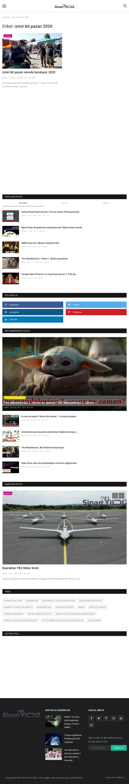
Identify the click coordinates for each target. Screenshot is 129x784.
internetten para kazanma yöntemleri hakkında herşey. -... (50, 432)
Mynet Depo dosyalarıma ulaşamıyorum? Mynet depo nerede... (52, 227)
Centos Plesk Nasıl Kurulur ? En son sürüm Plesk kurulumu (50, 212)
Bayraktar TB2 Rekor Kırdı (20, 568)
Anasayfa (6, 17)
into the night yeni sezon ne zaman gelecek (63, 620)
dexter (81, 607)
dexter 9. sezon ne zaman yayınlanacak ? (75, 613)
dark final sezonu (97, 607)
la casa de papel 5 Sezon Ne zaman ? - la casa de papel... (49, 416)
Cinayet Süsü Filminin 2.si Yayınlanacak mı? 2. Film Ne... (49, 274)
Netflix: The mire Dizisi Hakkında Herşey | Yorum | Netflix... (71, 722)
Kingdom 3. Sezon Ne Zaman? (18, 607)
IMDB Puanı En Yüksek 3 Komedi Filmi (40, 243)
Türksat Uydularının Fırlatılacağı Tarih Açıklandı (73, 738)
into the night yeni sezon (39, 613)
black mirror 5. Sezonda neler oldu (58, 600)
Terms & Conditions (115, 777)
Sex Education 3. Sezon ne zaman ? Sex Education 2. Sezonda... (72, 755)
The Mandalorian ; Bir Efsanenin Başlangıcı (42, 447)
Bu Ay (64, 203)
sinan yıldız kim (44, 607)
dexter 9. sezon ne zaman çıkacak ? (21, 620)
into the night (94, 620)
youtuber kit (32, 600)
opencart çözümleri (65, 607)
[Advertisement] (64, 114)
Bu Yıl (105, 203)
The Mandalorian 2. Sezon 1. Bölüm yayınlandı (44, 258)
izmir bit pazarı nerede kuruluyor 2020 (28, 72)
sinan (4, 77)
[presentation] (115, 495)
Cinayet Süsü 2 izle (13, 600)
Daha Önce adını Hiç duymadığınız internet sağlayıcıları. (49, 463)
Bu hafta (23, 203)
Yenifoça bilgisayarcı (13, 613)
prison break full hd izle (90, 600)
